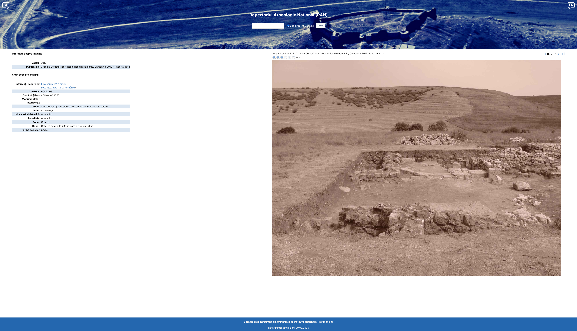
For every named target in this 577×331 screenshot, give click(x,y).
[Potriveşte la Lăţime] (293, 57)
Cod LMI (309, 25)
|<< (541, 53)
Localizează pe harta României (58, 87)
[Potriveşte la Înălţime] (290, 57)
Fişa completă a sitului (54, 83)
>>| (563, 53)
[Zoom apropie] (274, 57)
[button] (571, 5)
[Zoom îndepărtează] (282, 57)
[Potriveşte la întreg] (286, 57)
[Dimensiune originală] (278, 57)
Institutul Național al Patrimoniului (313, 321)
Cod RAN (294, 25)
